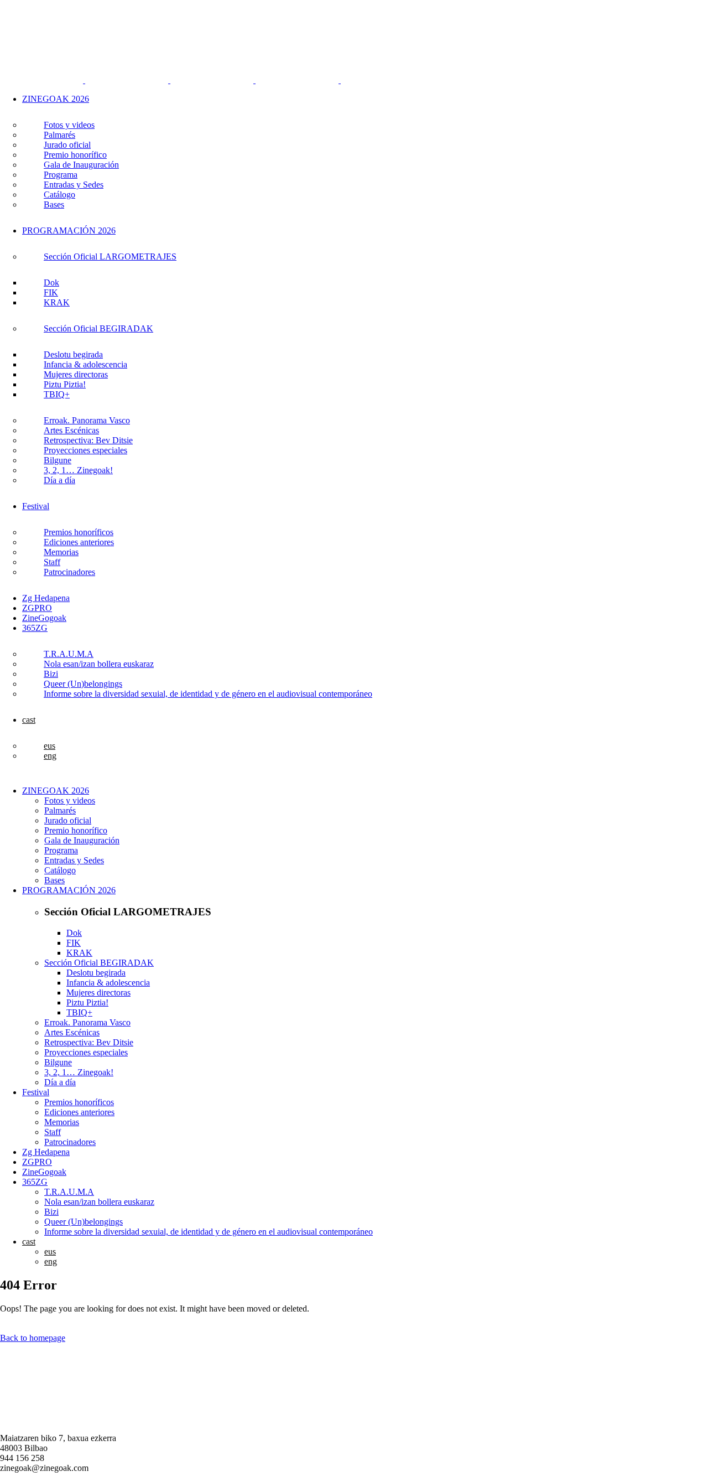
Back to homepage (32, 1338)
